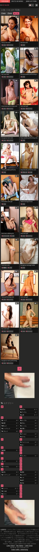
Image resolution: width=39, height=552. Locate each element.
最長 (10, 13)
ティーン (10, 45)
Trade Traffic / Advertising (19, 549)
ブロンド (24, 172)
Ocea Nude (5, 1)
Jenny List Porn (31, 1)
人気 (16, 13)
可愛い (5, 268)
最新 (4, 13)
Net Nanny (19, 546)
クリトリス (6, 236)
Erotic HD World (17, 1)
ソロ (4, 45)
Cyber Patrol (10, 546)
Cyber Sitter (29, 546)
